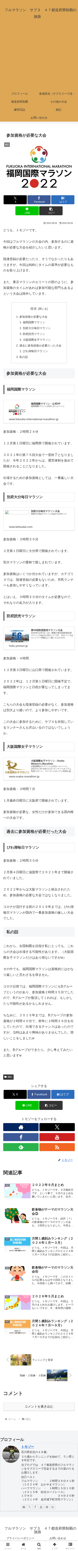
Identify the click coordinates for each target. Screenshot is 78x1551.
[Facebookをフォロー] (21, 1137)
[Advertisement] (39, 58)
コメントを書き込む (39, 1406)
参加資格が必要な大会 (33, 316)
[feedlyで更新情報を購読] (21, 1147)
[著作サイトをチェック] (21, 1127)
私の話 (23, 356)
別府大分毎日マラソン (37, 328)
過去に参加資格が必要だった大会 (40, 345)
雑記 (10, 1076)
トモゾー (27, 1446)
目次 (33, 308)
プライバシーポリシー (20, 1538)
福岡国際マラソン (34, 322)
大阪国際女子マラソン (37, 339)
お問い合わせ (57, 1538)
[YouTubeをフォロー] (57, 1137)
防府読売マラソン (34, 333)
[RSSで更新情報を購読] (57, 1147)
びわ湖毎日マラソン (35, 351)
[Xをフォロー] (57, 1127)
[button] (50, 210)
